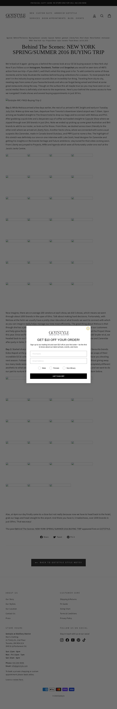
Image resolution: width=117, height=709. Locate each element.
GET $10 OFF (58, 376)
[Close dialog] (88, 328)
